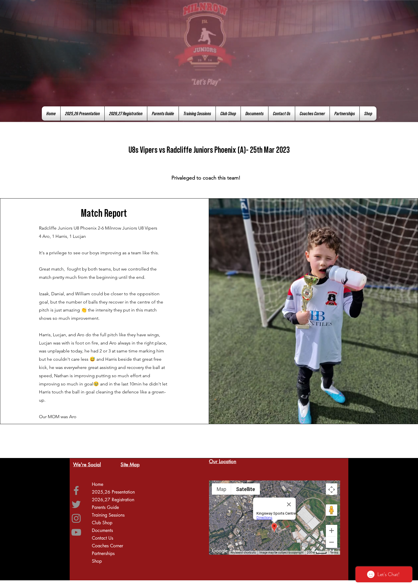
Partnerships (103, 553)
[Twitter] (76, 504)
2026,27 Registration (113, 500)
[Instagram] (76, 518)
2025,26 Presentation (113, 492)
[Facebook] (76, 490)
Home (97, 484)
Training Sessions (108, 515)
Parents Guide (105, 507)
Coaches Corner (107, 546)
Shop (97, 561)
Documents (102, 530)
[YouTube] (76, 532)
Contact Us (102, 538)
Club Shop (102, 523)
